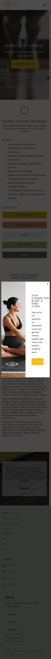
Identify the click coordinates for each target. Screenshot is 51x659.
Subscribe (39, 361)
